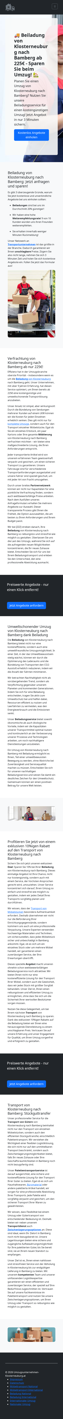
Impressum (16, 1379)
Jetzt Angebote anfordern (27, 605)
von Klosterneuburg (33, 378)
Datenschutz (17, 1383)
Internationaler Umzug (22, 1400)
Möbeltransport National (24, 1386)
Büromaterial (34, 1184)
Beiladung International (23, 1397)
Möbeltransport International (26, 1390)
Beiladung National (20, 1393)
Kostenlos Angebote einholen (31, 135)
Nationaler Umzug (20, 1404)
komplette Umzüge (18, 423)
